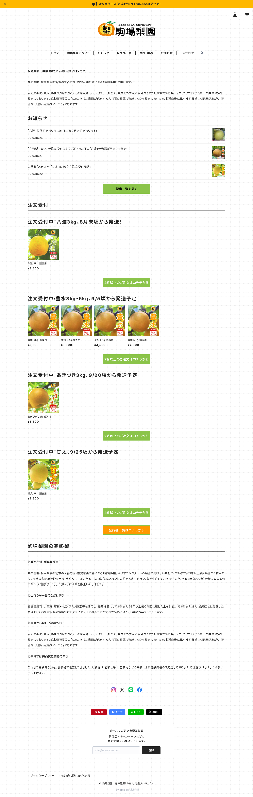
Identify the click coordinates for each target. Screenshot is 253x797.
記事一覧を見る (126, 189)
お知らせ (103, 53)
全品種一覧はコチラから (126, 530)
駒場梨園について (78, 53)
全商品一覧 (124, 53)
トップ (55, 53)
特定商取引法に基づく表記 (75, 775)
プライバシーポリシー (42, 775)
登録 (151, 750)
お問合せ (166, 53)
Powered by (122, 789)
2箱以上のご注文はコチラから (126, 283)
